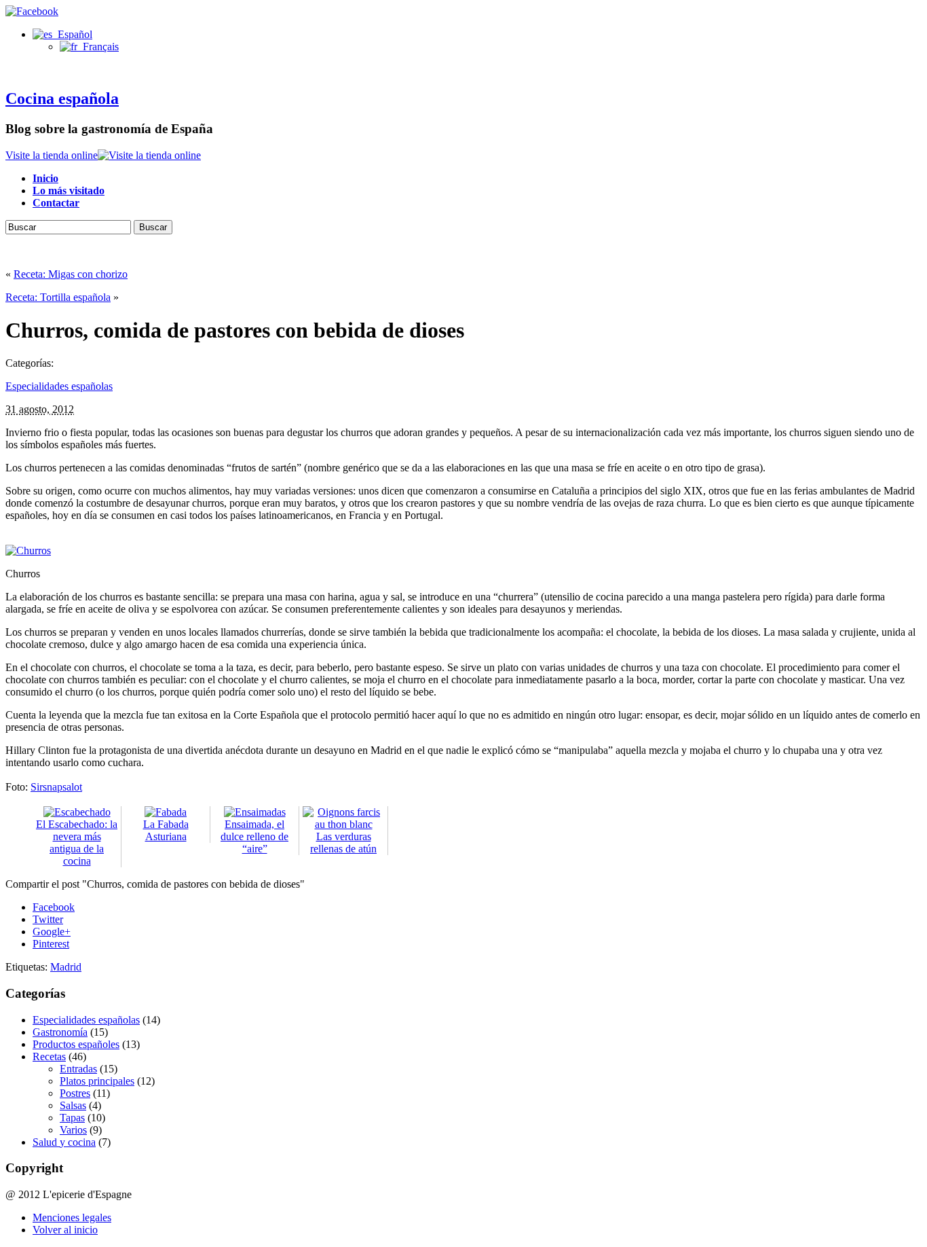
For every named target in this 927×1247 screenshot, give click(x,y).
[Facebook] (31, 11)
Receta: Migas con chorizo (71, 274)
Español (72, 34)
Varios (73, 1130)
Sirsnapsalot (56, 787)
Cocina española (62, 98)
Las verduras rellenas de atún (343, 842)
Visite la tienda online (51, 155)
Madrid (65, 967)
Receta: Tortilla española (58, 297)
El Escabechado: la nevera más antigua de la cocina (76, 842)
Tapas (72, 1117)
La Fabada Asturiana (166, 830)
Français (98, 46)
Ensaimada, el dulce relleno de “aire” (254, 836)
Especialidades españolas (59, 386)
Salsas (73, 1105)
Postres (75, 1093)
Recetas (49, 1056)
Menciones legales (72, 1217)
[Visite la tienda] (149, 155)
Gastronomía (60, 1032)
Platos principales (97, 1081)
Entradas (78, 1068)
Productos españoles (76, 1044)
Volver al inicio (65, 1229)
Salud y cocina (64, 1142)
